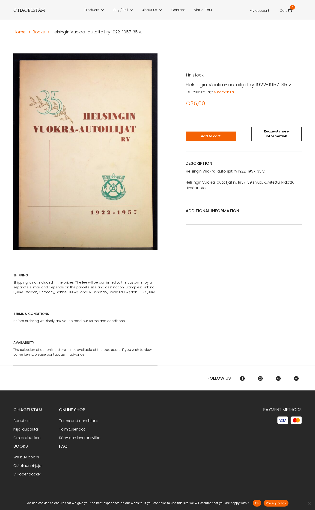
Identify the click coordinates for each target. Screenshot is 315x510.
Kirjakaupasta (25, 429)
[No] (309, 503)
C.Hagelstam (27, 410)
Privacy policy (276, 503)
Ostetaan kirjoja (27, 465)
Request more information (276, 133)
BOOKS (20, 446)
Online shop (72, 410)
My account (259, 10)
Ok (257, 503)
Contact (178, 10)
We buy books (26, 457)
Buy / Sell (120, 10)
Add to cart (211, 136)
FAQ (63, 446)
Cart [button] (286, 9)
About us (149, 10)
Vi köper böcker (27, 474)
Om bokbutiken (27, 437)
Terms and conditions (78, 420)
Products (91, 10)
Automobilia (224, 92)
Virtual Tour (203, 10)
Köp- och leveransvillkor (80, 437)
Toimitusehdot (72, 429)
